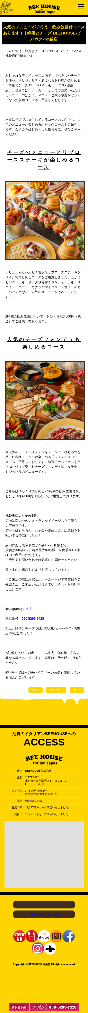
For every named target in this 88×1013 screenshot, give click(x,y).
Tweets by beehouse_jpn (44, 914)
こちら (28, 609)
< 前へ (35, 690)
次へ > (77, 690)
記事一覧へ (56, 690)
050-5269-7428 (33, 618)
